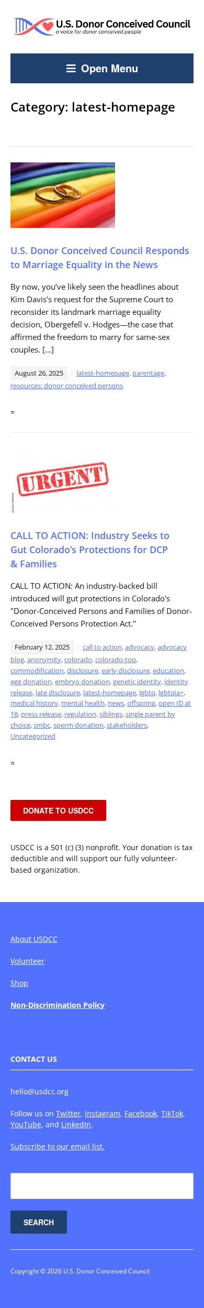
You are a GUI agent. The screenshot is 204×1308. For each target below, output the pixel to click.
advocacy (139, 647)
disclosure (82, 670)
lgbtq (147, 692)
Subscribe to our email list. (57, 1146)
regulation (80, 714)
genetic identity (137, 681)
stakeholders (127, 725)
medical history (34, 703)
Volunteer (27, 961)
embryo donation (82, 681)
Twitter (68, 1113)
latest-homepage (102, 373)
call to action (102, 647)
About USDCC (34, 939)
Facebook (140, 1113)
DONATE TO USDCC (58, 810)
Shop (19, 983)
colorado (78, 659)
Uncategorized (32, 736)
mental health (83, 703)
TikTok (172, 1113)
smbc (41, 725)
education (168, 670)
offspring (141, 703)
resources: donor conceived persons (66, 385)
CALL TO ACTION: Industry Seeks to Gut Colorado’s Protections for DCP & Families (89, 549)
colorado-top (115, 659)
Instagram (102, 1113)
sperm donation (78, 725)
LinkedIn (76, 1124)
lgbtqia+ (171, 692)
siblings (110, 714)
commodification (37, 670)
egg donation (31, 681)
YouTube (25, 1124)
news (116, 703)
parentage (148, 373)
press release (41, 714)
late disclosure (58, 692)
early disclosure (125, 670)
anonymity (44, 659)
